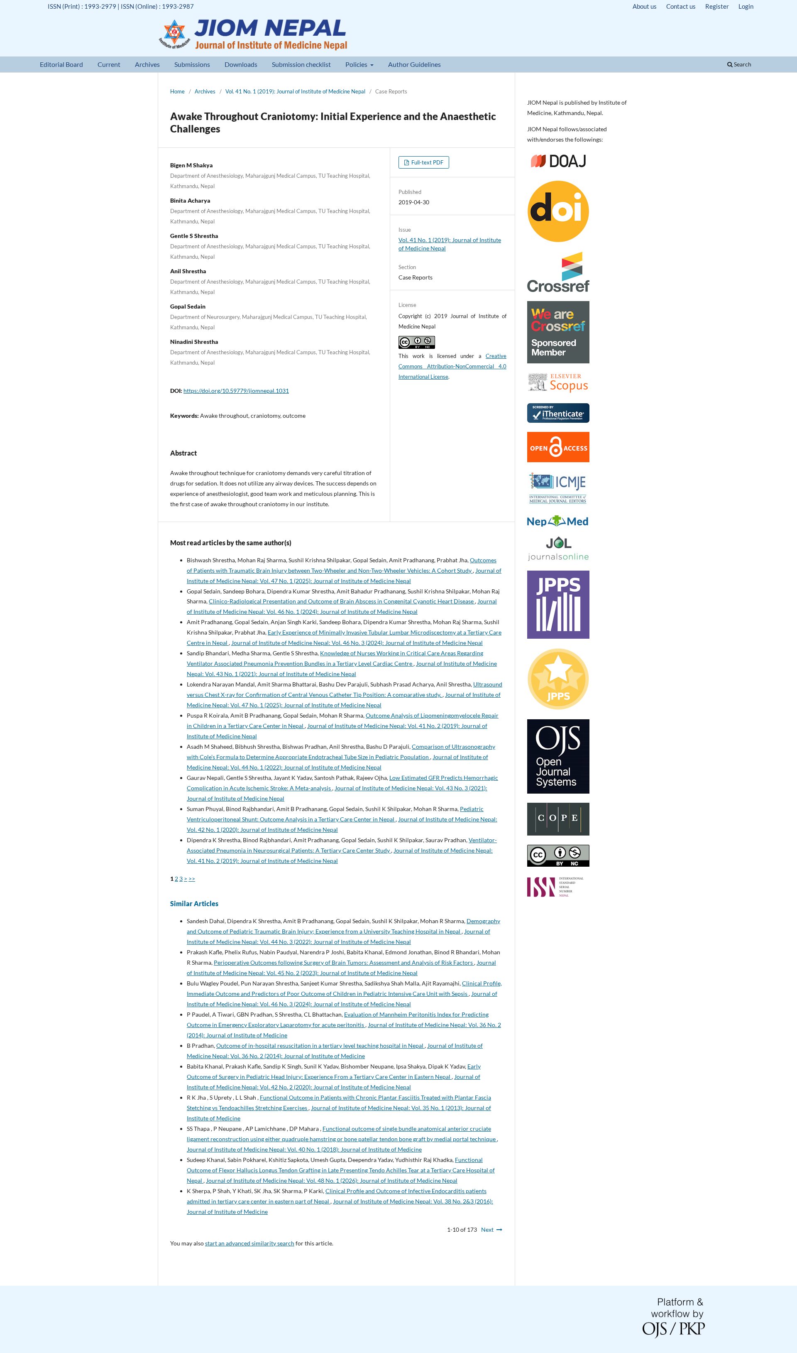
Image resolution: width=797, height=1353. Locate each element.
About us (645, 6)
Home (177, 91)
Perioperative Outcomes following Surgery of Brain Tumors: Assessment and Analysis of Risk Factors (344, 962)
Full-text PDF (426, 162)
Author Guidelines (414, 64)
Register (717, 6)
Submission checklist (301, 64)
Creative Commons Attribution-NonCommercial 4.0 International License (452, 366)
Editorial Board (61, 64)
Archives (147, 64)
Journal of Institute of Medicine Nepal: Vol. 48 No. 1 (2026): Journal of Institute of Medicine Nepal (331, 1180)
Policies (357, 64)
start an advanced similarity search (249, 1243)
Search (742, 64)
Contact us (681, 6)
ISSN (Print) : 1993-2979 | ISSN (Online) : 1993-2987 (121, 6)
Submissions (192, 64)
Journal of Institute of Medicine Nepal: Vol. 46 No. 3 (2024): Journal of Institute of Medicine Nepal (357, 642)
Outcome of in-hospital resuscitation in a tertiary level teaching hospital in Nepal (320, 1045)
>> (191, 878)
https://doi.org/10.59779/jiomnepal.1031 (236, 390)
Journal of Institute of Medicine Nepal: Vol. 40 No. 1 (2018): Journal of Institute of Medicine (304, 1149)
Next (487, 1229)
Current (109, 64)
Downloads (241, 64)
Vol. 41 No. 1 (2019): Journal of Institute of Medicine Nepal (295, 91)
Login (745, 6)
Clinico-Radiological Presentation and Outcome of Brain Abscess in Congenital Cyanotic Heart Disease (342, 601)
